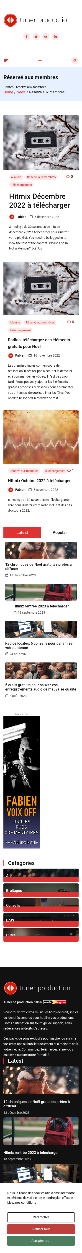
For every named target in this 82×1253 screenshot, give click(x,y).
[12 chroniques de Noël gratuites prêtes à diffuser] (41, 1080)
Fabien (21, 217)
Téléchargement (21, 185)
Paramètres (41, 1217)
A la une (16, 177)
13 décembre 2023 (23, 575)
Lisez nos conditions (21, 1202)
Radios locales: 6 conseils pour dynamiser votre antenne (39, 645)
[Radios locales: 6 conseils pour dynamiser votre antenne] (41, 1177)
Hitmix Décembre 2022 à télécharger (39, 200)
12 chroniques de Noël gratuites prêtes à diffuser (38, 566)
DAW (10, 920)
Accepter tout (41, 1240)
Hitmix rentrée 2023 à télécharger (41, 606)
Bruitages (14, 890)
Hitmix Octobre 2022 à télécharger (39, 480)
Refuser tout (41, 1229)
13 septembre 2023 (31, 612)
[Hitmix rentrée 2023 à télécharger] (41, 1131)
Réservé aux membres (41, 177)
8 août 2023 (18, 696)
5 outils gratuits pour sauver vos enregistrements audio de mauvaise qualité (40, 687)
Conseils (13, 905)
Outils (10, 935)
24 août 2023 (19, 654)
